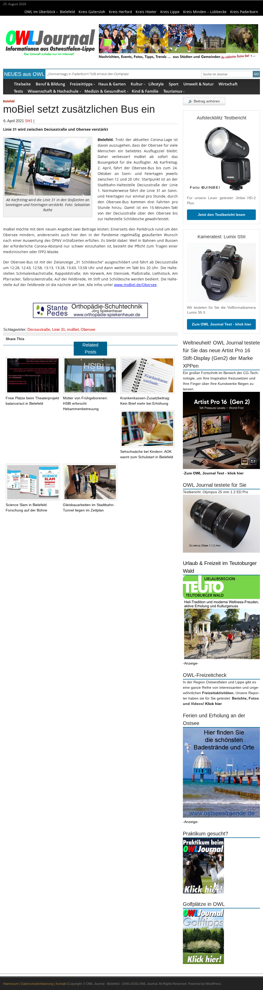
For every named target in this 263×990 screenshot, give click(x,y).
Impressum (10, 984)
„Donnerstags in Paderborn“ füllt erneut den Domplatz (88, 74)
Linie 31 (58, 329)
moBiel (73, 329)
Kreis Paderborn (244, 11)
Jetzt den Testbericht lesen (221, 215)
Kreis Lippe (170, 11)
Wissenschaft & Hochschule (53, 91)
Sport (174, 83)
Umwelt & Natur (198, 83)
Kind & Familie (145, 91)
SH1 (28, 121)
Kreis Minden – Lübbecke (205, 11)
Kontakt (61, 984)
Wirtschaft (228, 83)
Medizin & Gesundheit (105, 91)
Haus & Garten (112, 83)
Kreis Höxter (146, 11)
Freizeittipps (81, 83)
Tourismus (172, 91)
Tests (18, 91)
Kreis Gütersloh (92, 11)
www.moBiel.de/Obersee (135, 284)
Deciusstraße (38, 329)
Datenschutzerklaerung (37, 984)
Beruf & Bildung (50, 83)
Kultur (137, 83)
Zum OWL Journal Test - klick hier (221, 324)
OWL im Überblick (39, 11)
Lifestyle (156, 83)
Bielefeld (67, 11)
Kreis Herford (120, 11)
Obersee (88, 329)
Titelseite (22, 83)
